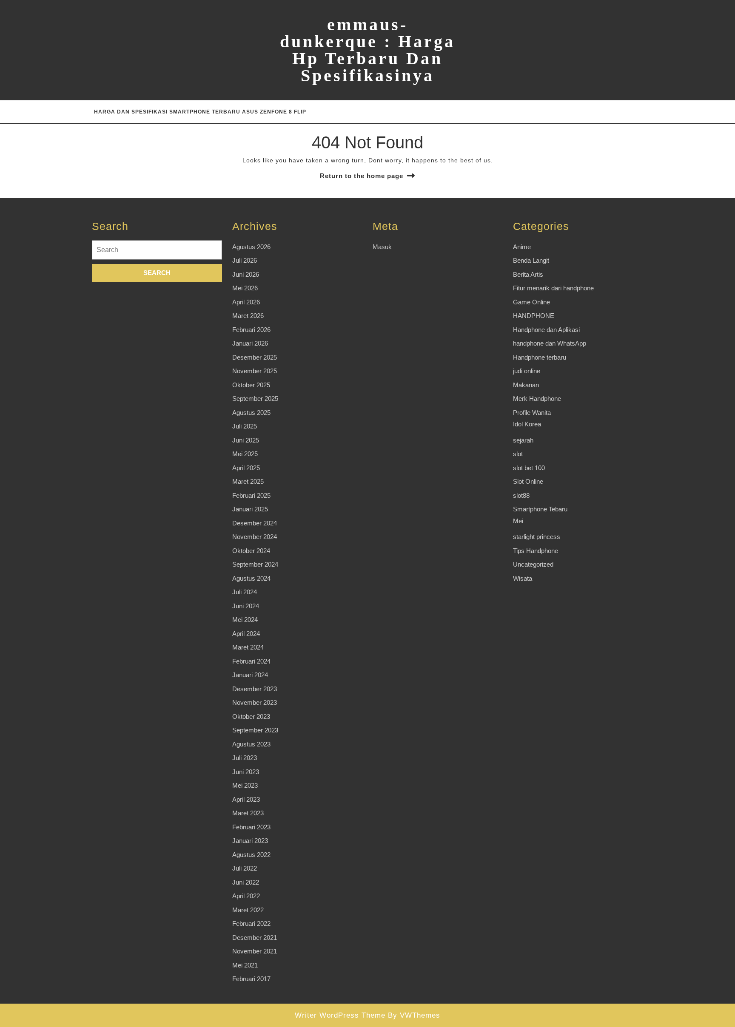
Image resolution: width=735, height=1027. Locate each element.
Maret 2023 (248, 813)
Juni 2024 (245, 606)
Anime (522, 246)
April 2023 (246, 799)
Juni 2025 (245, 440)
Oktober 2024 (251, 550)
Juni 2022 (245, 882)
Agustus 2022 (251, 854)
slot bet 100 (529, 467)
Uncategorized (533, 564)
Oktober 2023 (251, 716)
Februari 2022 (251, 923)
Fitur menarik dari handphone (553, 288)
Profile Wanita (532, 412)
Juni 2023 (245, 771)
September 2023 (255, 730)
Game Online (531, 302)
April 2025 (246, 467)
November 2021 (254, 951)
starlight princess (536, 536)
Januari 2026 (250, 343)
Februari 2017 (251, 978)
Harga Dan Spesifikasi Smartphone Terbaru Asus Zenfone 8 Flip (200, 112)
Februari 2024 (251, 661)
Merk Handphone (537, 398)
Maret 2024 (248, 647)
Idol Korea (527, 424)
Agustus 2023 (251, 744)
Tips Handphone (535, 550)
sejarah (523, 440)
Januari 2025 (250, 509)
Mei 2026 (245, 288)
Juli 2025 (244, 426)
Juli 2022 (244, 868)
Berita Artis (528, 274)
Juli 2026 (244, 260)
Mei (518, 521)
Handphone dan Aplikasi (546, 329)
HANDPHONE (533, 315)
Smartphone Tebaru (540, 509)
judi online (526, 370)
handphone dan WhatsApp (549, 343)
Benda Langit (531, 260)
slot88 (521, 495)
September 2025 (255, 398)
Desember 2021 (254, 937)
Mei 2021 (245, 965)
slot (518, 453)
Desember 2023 (254, 688)
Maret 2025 (248, 481)
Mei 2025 (245, 453)
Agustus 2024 (251, 578)
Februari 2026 (251, 329)
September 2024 (255, 564)
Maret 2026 (248, 315)
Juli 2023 (244, 757)
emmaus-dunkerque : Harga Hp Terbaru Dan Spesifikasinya (367, 50)
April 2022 (246, 895)
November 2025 (254, 370)
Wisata (522, 578)
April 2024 (246, 633)
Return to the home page (361, 175)
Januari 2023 (250, 840)
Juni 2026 (245, 274)
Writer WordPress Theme (340, 1015)
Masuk (382, 246)
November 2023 (254, 702)
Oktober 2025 (251, 385)
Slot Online (528, 481)
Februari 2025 (251, 495)
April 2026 (246, 302)
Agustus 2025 (251, 412)
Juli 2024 (244, 592)
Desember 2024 (254, 523)
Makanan (526, 385)
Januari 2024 (250, 674)
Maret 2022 (248, 910)
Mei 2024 (245, 619)
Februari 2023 (251, 827)
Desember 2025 (254, 357)
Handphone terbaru (539, 357)
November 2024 (254, 536)
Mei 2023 (245, 785)
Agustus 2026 (251, 246)
